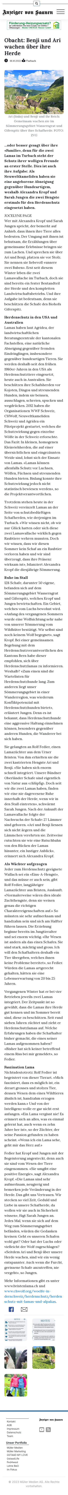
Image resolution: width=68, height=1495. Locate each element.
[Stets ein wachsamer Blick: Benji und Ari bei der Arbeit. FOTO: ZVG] (43, 1357)
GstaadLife (13, 1458)
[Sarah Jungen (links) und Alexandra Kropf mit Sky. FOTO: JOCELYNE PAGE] (15, 1385)
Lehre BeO (13, 1465)
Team (10, 1435)
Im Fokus (12, 1469)
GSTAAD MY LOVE (17, 1454)
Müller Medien (15, 1447)
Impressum (13, 1428)
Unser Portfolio (16, 1442)
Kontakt (11, 1421)
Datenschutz (14, 1432)
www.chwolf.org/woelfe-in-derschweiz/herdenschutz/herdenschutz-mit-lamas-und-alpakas (33, 1296)
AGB (9, 1425)
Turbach (31, 60)
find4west (12, 1462)
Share (11, 1309)
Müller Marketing (16, 1451)
